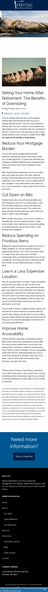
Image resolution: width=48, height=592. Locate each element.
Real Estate (25, 113)
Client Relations (10, 519)
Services (6, 25)
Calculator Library (11, 541)
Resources (7, 31)
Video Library (9, 553)
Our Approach (10, 525)
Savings (17, 113)
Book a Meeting (24, 456)
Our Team (8, 514)
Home (4, 14)
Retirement (8, 113)
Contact (6, 36)
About (5, 19)
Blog (6, 547)
